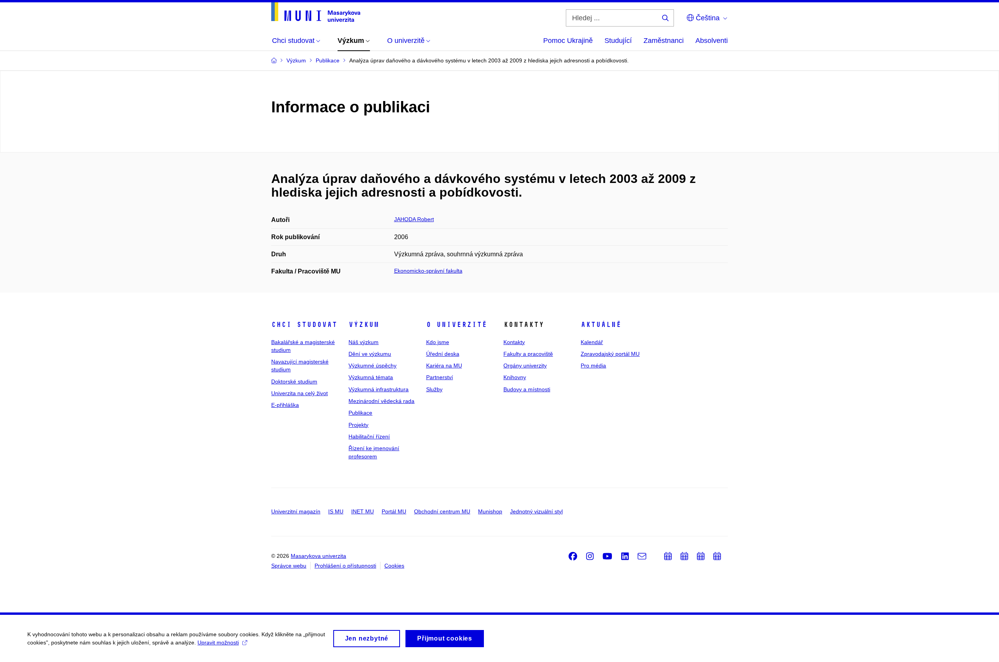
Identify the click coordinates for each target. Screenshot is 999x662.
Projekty (358, 425)
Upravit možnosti (218, 642)
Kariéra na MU (444, 365)
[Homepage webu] (315, 12)
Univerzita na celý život (299, 393)
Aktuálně (601, 324)
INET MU (362, 511)
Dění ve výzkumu (369, 354)
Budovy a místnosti (526, 389)
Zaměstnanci (663, 40)
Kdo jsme (437, 342)
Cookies (394, 566)
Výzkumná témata (370, 377)
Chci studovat (304, 324)
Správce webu (288, 566)
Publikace (360, 413)
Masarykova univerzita (318, 556)
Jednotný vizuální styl (536, 511)
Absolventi (711, 40)
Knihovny (514, 377)
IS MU (335, 511)
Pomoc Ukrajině (568, 40)
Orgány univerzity (525, 365)
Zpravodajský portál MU (610, 354)
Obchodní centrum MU (442, 511)
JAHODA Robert (414, 219)
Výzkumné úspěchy (372, 365)
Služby (434, 389)
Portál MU (394, 511)
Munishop (490, 511)
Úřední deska (442, 354)
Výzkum (363, 324)
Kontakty (514, 342)
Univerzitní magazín (295, 511)
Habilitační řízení (369, 436)
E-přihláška (285, 405)
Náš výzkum (363, 342)
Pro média (593, 365)
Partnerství (439, 377)
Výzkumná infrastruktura (378, 389)
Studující (618, 40)
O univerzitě (456, 324)
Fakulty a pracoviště (528, 354)
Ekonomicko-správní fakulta (428, 271)
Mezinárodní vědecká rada (381, 401)
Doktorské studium (294, 381)
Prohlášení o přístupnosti (345, 566)
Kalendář (592, 342)
